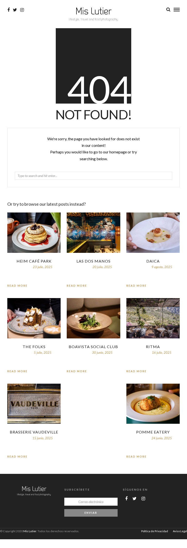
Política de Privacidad (154, 531)
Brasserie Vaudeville (34, 432)
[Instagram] (22, 10)
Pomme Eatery (153, 432)
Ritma (153, 346)
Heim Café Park (34, 261)
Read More (136, 285)
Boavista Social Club (93, 346)
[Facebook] (126, 498)
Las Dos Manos (93, 261)
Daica (153, 261)
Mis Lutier (29, 531)
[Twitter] (134, 498)
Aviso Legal (180, 531)
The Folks (34, 346)
